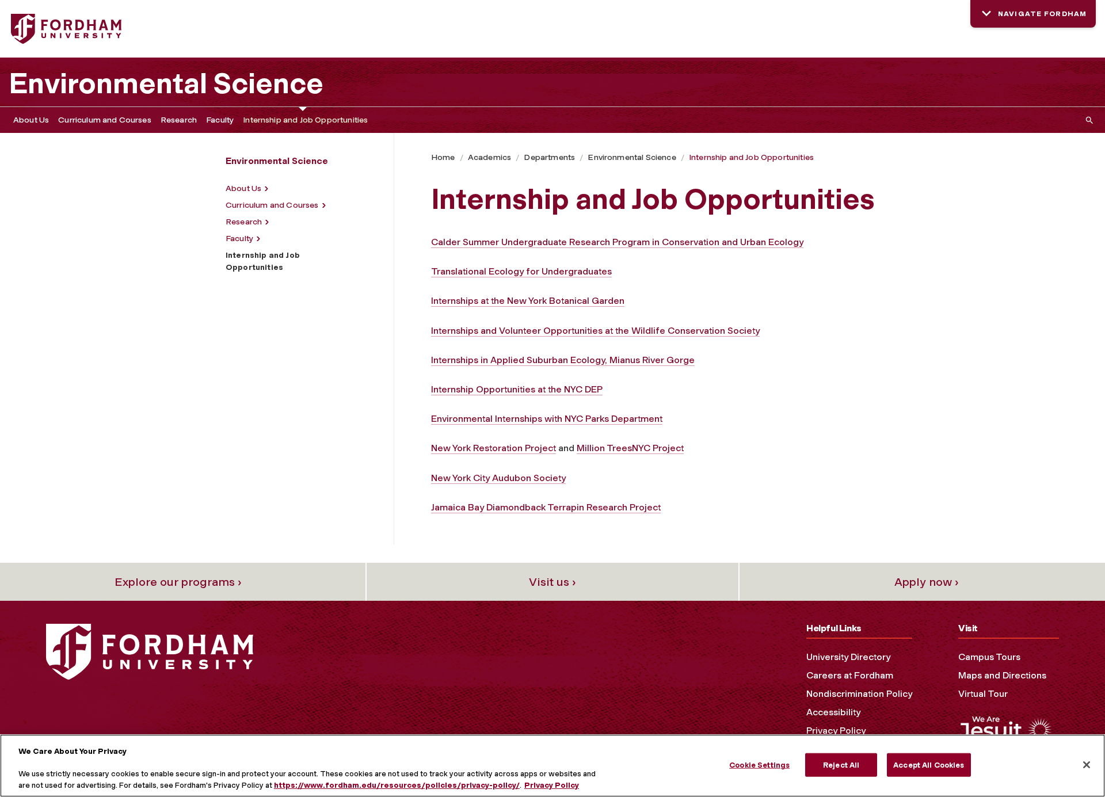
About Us (31, 120)
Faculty (220, 120)
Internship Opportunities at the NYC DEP (517, 389)
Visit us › (552, 582)
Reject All (841, 764)
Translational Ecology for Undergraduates (521, 271)
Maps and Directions (1002, 675)
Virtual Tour (983, 693)
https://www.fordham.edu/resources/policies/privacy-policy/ (397, 785)
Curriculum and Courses (104, 120)
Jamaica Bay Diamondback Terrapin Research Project (546, 507)
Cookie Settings (759, 764)
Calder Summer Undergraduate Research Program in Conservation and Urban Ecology (617, 242)
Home (443, 157)
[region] (552, 765)
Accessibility (833, 712)
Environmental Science (166, 83)
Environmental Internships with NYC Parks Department (546, 418)
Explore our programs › (178, 582)
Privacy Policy (836, 730)
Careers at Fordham (849, 675)
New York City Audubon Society (498, 477)
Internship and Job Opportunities (305, 120)
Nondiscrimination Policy (859, 693)
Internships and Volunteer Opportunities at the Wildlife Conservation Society (595, 330)
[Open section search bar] (1087, 120)
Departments (549, 157)
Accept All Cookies (928, 764)
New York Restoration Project (493, 448)
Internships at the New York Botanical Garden (527, 300)
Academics (489, 157)
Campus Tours (989, 656)
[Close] (1086, 764)
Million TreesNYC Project (630, 448)
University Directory (848, 656)
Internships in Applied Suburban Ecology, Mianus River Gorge (563, 359)
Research (179, 120)
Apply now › (926, 582)
